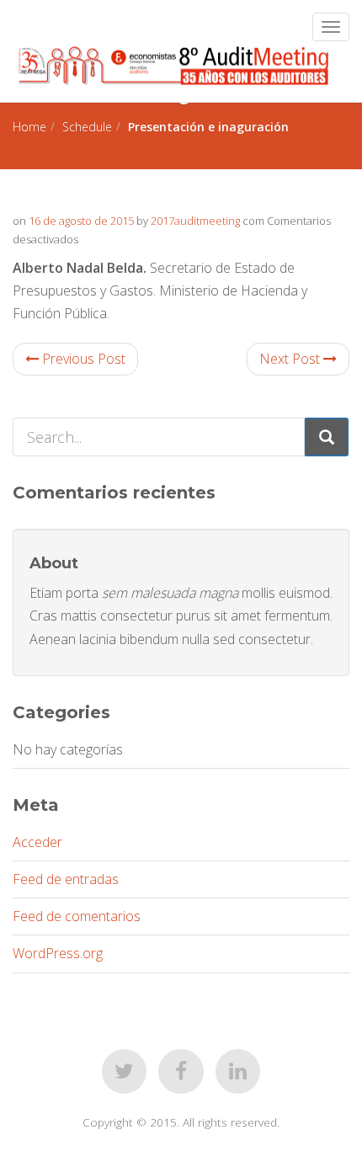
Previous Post (82, 358)
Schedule (87, 127)
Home (29, 127)
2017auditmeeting (195, 220)
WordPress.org (58, 953)
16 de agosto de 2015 (81, 220)
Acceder (37, 842)
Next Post (291, 358)
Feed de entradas (66, 879)
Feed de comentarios (77, 916)
